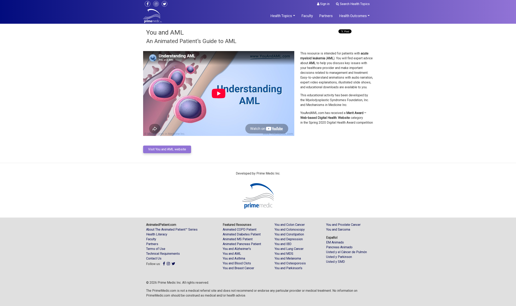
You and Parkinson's (288, 268)
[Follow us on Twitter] (165, 4)
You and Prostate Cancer (343, 225)
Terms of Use (155, 249)
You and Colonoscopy (290, 229)
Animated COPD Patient (239, 229)
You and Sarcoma (338, 229)
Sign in (324, 4)
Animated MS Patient (238, 239)
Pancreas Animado (339, 247)
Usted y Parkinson (339, 257)
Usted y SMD (335, 262)
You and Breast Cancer (238, 268)
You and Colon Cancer (290, 225)
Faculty (307, 16)
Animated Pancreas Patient (242, 244)
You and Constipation (289, 234)
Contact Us (153, 258)
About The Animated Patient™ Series (172, 229)
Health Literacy (156, 234)
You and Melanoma (288, 258)
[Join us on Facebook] (148, 4)
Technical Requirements (163, 254)
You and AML (232, 254)
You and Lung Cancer (289, 249)
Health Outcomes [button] (353, 16)
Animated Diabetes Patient (242, 234)
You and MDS (284, 254)
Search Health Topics (354, 4)
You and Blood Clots (237, 263)
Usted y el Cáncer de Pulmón (346, 252)
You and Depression (289, 239)
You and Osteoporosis (290, 263)
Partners (326, 16)
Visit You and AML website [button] (167, 149)
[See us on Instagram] (157, 4)
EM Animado (335, 242)
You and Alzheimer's (237, 249)
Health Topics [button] (281, 16)
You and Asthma (234, 258)
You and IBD (283, 244)
